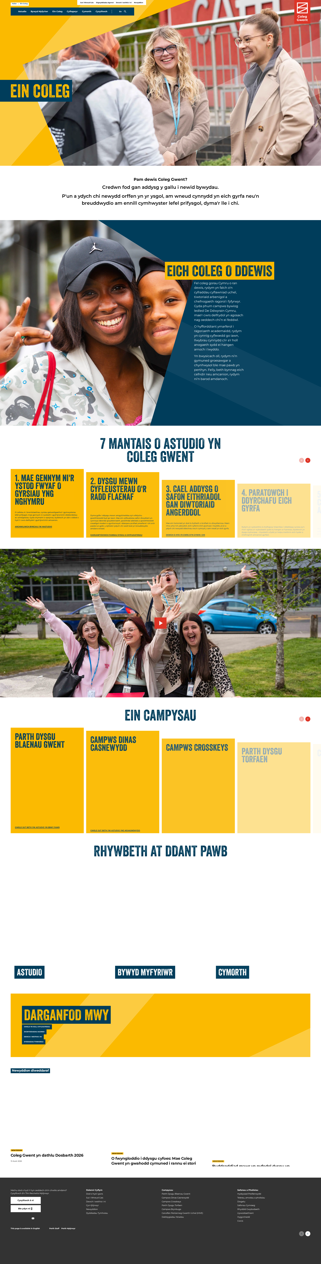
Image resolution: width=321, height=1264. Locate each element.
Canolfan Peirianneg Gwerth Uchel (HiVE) (182, 1213)
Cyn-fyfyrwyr (92, 1205)
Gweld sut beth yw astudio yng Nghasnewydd (115, 826)
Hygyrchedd (243, 1217)
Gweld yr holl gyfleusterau (37, 1027)
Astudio (22, 11)
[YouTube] (33, 1218)
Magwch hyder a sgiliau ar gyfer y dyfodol (265, 525)
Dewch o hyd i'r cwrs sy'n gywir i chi (185, 522)
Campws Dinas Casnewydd (175, 1197)
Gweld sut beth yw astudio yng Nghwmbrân (265, 826)
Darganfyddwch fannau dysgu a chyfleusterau (116, 530)
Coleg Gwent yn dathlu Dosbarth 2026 (47, 1154)
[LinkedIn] (27, 1218)
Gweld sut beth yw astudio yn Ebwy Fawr (37, 826)
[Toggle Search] (125, 11)
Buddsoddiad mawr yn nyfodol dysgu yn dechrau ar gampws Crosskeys (251, 1156)
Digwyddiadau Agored (104, 3)
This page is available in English (25, 1228)
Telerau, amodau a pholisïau (251, 1197)
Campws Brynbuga (171, 1209)
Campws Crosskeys (171, 1201)
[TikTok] (22, 1218)
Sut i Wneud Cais (87, 3)
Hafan (14, 4)
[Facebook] (12, 1218)
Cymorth (86, 11)
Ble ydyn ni (24, 1208)
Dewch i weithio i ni (124, 3)
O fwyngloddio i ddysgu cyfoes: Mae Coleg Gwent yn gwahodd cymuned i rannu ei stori (153, 1156)
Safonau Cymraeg (246, 1205)
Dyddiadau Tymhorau (33, 1042)
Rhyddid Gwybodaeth (248, 1209)
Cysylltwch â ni (26, 1200)
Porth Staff (54, 1228)
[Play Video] (160, 623)
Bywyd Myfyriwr (39, 11)
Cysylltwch (101, 11)
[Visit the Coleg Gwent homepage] (302, 12)
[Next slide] (307, 460)
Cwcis (240, 1221)
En (120, 11)
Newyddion (138, 3)
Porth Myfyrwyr (68, 1228)
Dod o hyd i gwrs (94, 1194)
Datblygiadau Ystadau (173, 1217)
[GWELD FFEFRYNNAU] (303, 1260)
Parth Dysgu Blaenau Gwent (176, 1194)
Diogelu (241, 1201)
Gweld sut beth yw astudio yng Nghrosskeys (190, 826)
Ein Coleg (24, 4)
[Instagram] (17, 1218)
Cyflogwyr (72, 11)
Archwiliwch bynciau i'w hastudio (33, 525)
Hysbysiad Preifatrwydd (249, 1194)
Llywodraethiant (245, 1213)
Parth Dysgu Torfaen (172, 1205)
